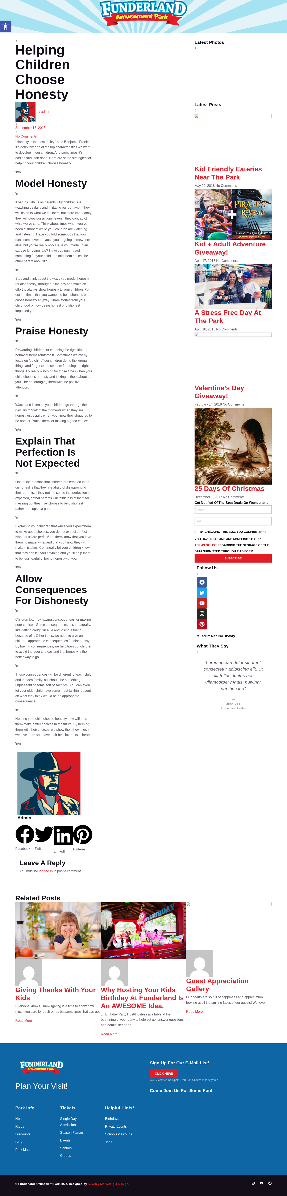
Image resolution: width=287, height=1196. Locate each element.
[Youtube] (261, 1183)
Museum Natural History (216, 636)
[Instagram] (202, 613)
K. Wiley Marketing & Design (108, 1184)
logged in (46, 871)
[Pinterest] (202, 624)
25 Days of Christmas (230, 488)
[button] (5, 26)
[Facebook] (270, 1183)
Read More (23, 1020)
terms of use (206, 545)
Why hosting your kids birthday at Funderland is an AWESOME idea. (142, 998)
